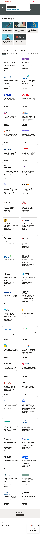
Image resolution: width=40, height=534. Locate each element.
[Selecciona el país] (33, 1)
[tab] (4, 53)
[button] (3, 1)
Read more (6, 70)
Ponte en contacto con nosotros (32, 522)
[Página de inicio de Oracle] (7, 1)
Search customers (20, 514)
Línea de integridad (24, 522)
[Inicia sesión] (35, 1)
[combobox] (22, 2)
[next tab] (37, 53)
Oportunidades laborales (5, 522)
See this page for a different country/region (13, 9)
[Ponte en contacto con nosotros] (37, 1)
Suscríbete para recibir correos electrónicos (15, 522)
